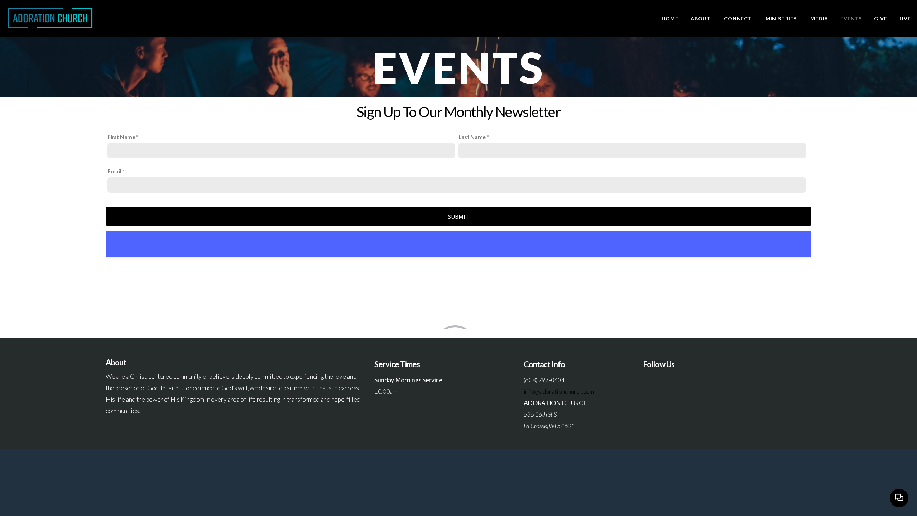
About (701, 18)
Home (670, 18)
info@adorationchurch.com (559, 391)
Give (880, 18)
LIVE (905, 18)
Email (114, 171)
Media (819, 18)
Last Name (472, 136)
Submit (458, 216)
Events (851, 18)
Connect (738, 18)
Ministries (781, 18)
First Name (121, 136)
